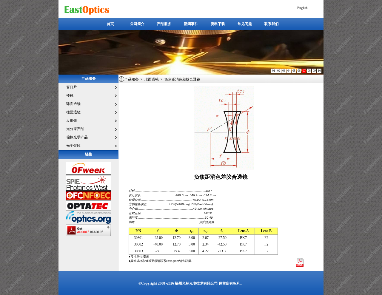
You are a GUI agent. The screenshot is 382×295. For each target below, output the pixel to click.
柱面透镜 (73, 112)
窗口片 (71, 87)
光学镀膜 (73, 145)
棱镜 (69, 95)
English (302, 8)
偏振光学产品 (77, 137)
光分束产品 (75, 129)
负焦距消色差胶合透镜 (182, 79)
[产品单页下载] (299, 266)
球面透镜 (73, 104)
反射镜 (71, 120)
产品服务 (131, 79)
